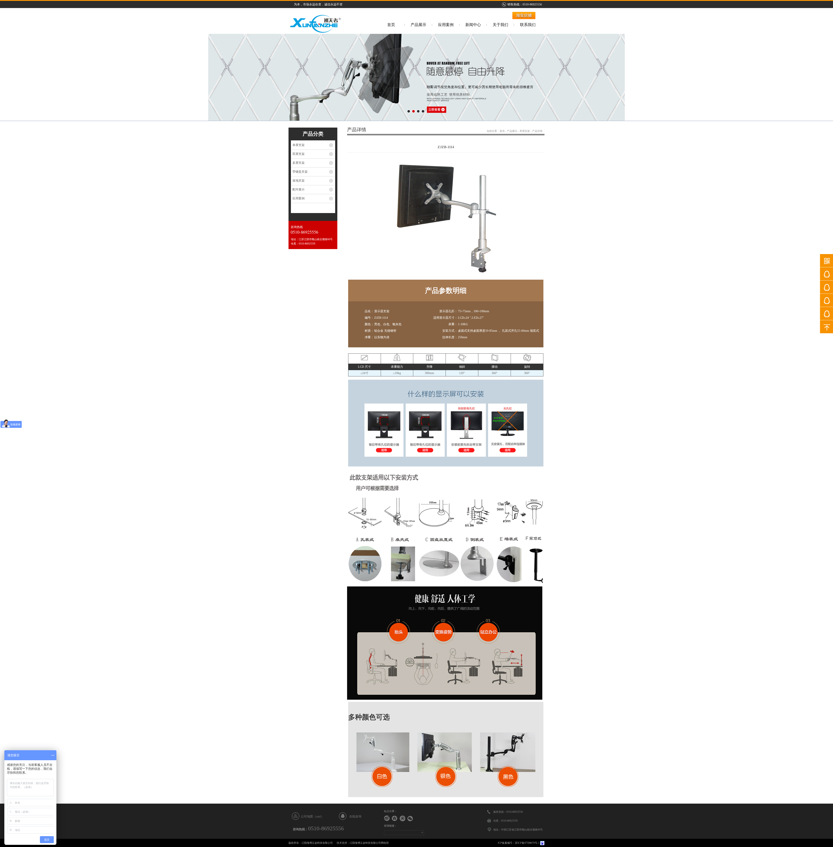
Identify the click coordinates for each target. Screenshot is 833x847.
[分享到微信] (410, 818)
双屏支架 (298, 154)
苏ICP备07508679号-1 (527, 842)
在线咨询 (355, 816)
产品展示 (418, 25)
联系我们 (528, 25)
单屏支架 (298, 145)
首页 (391, 25)
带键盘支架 (300, 171)
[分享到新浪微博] (387, 818)
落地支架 (298, 180)
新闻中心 (473, 25)
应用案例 (446, 25)
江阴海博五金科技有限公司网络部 (369, 842)
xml (318, 816)
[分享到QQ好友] (394, 818)
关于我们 (500, 25)
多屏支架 (298, 162)
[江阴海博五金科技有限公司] (315, 32)
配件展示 (298, 189)
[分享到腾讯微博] (402, 818)
